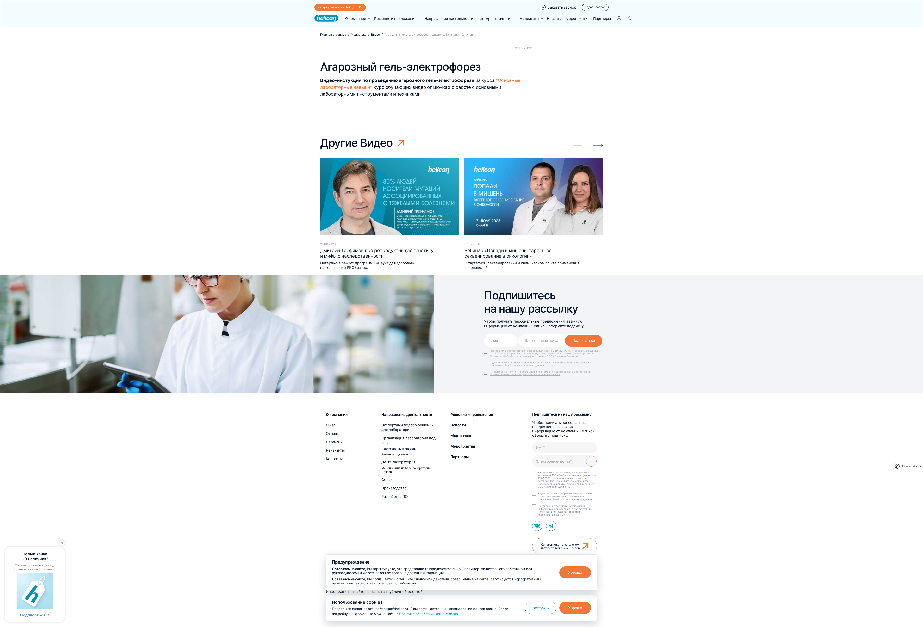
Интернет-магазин (496, 19)
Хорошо (575, 572)
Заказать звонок (562, 7)
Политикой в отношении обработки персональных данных (525, 374)
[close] (921, 466)
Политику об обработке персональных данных (518, 356)
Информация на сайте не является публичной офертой (374, 591)
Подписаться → (35, 615)
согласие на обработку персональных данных (526, 362)
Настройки (540, 608)
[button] (598, 145)
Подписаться (583, 340)
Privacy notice (909, 466)
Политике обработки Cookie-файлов (428, 614)
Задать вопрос (595, 7)
